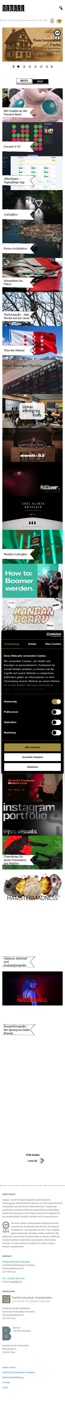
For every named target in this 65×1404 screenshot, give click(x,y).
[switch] (56, 712)
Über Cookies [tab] (53, 644)
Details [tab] (32, 644)
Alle (40, 81)
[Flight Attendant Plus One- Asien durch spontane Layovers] (32, 377)
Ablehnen (32, 766)
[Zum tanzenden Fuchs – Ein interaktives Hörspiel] (32, 45)
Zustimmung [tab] (11, 644)
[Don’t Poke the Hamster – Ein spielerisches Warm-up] (32, 886)
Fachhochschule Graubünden (16, 1261)
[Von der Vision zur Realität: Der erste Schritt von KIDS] (32, 1124)
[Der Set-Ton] (32, 581)
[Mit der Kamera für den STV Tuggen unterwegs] (32, 921)
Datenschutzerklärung (13, 1377)
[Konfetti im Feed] (32, 1090)
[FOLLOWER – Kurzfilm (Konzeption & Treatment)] (32, 479)
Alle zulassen (32, 747)
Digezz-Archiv (9, 1367)
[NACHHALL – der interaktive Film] (32, 988)
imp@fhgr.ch (16, 1281)
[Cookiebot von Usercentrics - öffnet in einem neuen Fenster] (46, 635)
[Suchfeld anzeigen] (61, 8)
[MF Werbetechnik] (32, 785)
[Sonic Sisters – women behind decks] (32, 445)
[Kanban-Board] (32, 615)
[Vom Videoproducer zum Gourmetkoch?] (32, 48)
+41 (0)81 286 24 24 (15, 1278)
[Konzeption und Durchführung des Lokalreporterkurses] (32, 411)
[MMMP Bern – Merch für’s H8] (32, 1056)
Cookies (6, 1382)
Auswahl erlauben (32, 757)
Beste (24, 80)
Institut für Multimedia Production (18, 1372)
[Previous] (13, 66)
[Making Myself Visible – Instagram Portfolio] (32, 819)
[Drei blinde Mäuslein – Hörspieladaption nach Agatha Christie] (32, 513)
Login (5, 1387)
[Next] (52, 66)
